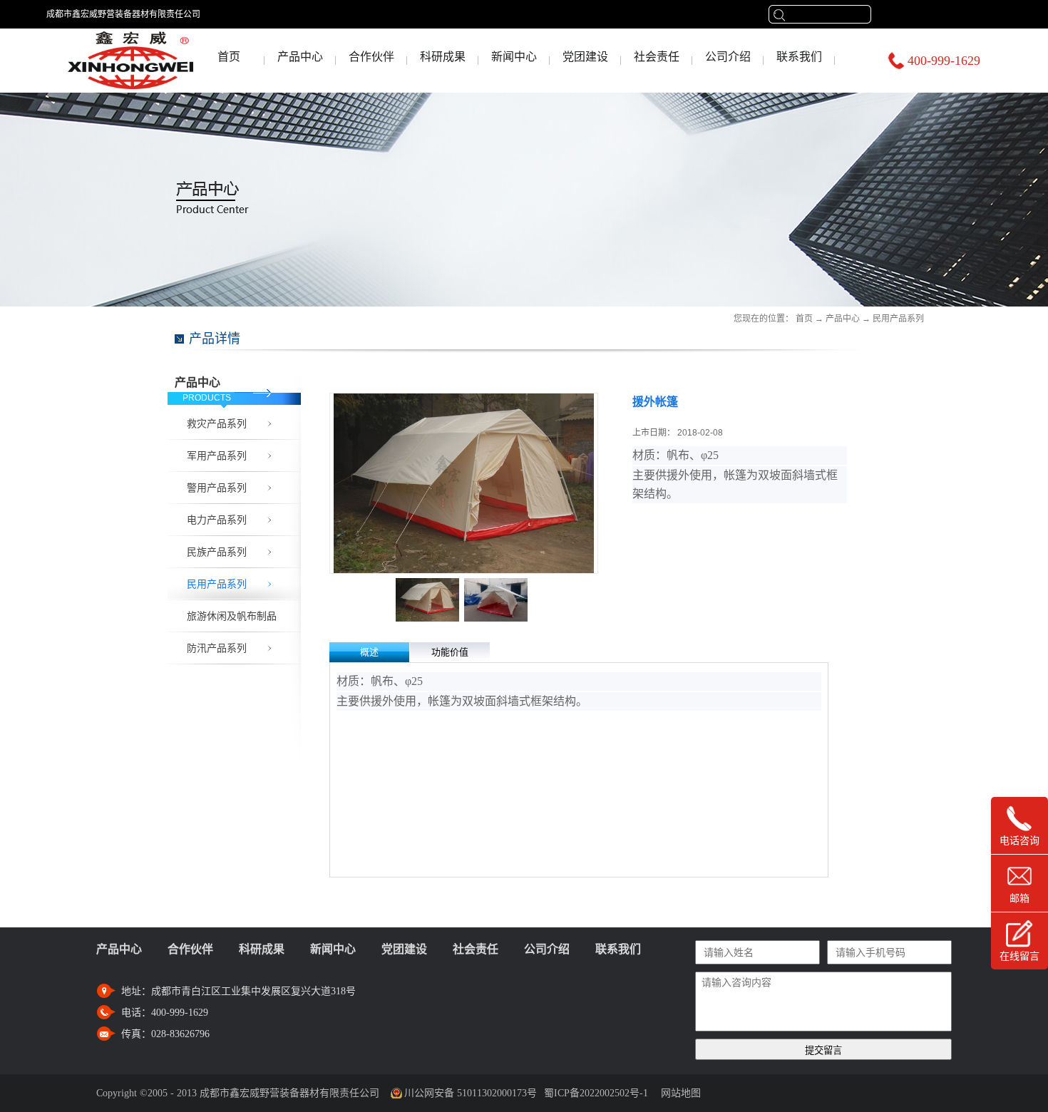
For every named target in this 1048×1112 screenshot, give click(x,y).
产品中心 (843, 319)
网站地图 (678, 1093)
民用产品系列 (898, 319)
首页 (228, 57)
